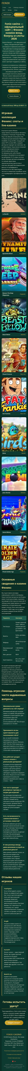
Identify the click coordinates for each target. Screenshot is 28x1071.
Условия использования (14, 1054)
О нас (4, 7)
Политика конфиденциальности (14, 1051)
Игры (15, 10)
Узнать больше (14, 96)
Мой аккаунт (7, 14)
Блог (4, 10)
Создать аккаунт (14, 1023)
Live (10, 7)
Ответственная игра (14, 1058)
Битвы (10, 10)
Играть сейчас (14, 90)
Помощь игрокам (18, 7)
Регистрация (19, 14)
